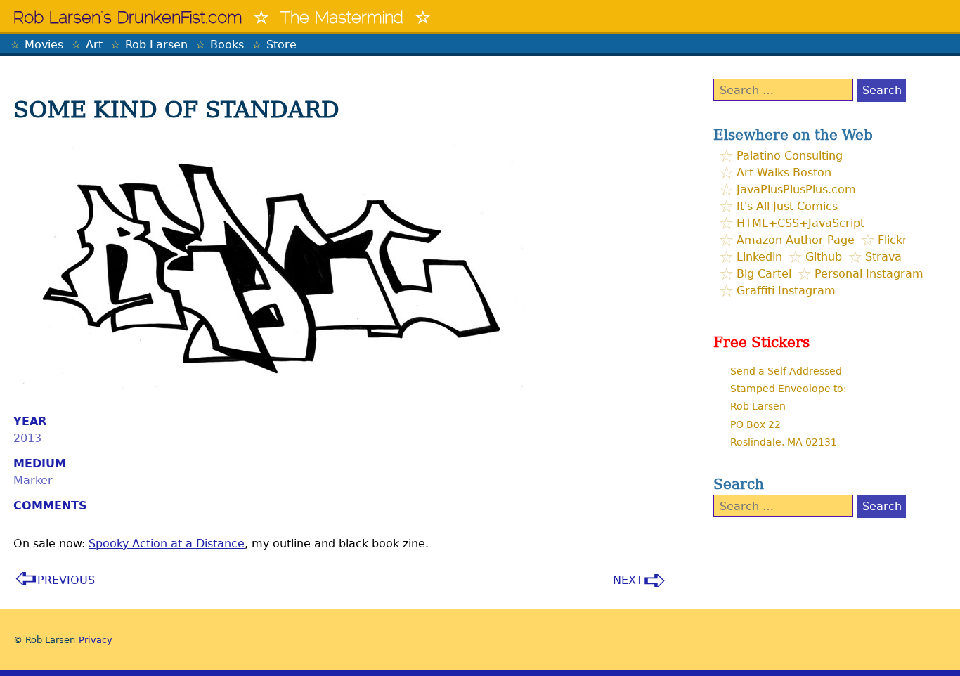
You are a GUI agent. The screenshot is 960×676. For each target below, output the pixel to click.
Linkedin (759, 257)
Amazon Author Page (796, 240)
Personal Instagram (869, 273)
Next (628, 580)
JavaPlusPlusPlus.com (796, 189)
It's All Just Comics (787, 206)
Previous (66, 580)
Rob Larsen (156, 44)
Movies (44, 44)
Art (94, 44)
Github (823, 257)
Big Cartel (764, 273)
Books (227, 44)
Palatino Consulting (790, 155)
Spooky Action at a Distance (167, 543)
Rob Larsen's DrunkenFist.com (127, 19)
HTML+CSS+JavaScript (800, 223)
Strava (883, 257)
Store (281, 44)
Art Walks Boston (784, 172)
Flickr (892, 240)
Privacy (95, 640)
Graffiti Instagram (786, 290)
